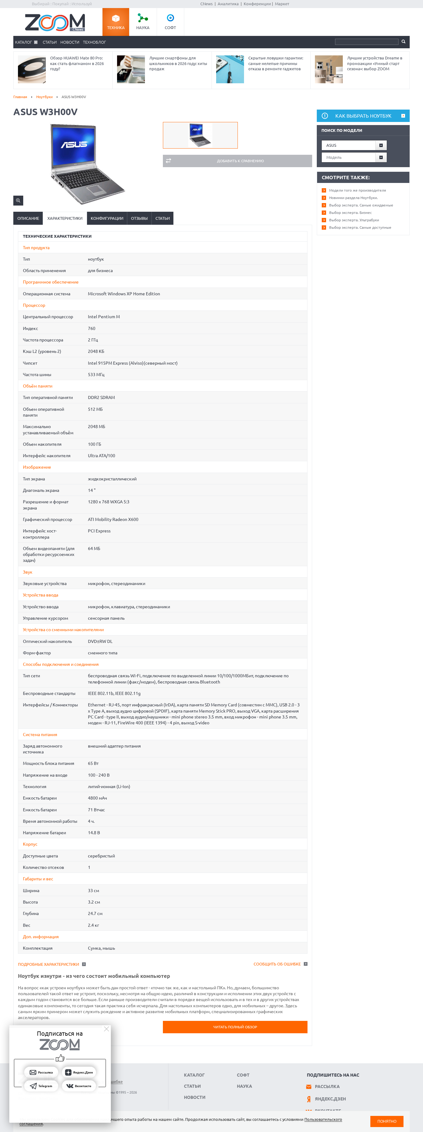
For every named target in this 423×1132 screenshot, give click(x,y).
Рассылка (327, 1086)
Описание (28, 218)
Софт (170, 27)
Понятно (386, 1121)
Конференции (257, 4)
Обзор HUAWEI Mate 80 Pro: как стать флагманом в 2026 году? (77, 63)
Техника (116, 27)
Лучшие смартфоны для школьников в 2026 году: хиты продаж (178, 63)
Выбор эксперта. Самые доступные (360, 227)
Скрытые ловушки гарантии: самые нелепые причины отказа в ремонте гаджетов (275, 63)
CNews (206, 4)
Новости (69, 42)
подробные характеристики (48, 964)
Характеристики (64, 218)
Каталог (23, 42)
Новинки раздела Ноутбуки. (353, 198)
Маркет (282, 4)
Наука (143, 27)
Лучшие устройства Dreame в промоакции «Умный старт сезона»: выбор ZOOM (374, 63)
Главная (20, 97)
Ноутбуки (44, 97)
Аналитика (228, 4)
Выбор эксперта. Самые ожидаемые (361, 205)
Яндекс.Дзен (330, 1098)
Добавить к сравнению (240, 161)
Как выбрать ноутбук (363, 116)
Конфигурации (107, 218)
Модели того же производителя (357, 190)
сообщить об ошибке (277, 964)
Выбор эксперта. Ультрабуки (354, 220)
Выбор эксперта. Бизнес (350, 212)
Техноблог (94, 42)
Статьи (50, 42)
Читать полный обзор (235, 1027)
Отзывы (139, 218)
